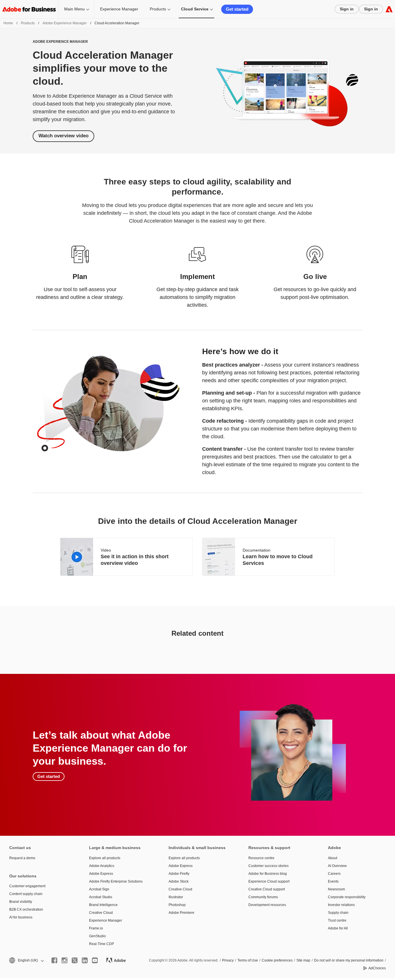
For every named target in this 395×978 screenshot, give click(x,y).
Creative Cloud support (266, 889)
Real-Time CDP (101, 944)
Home (8, 23)
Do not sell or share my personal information (348, 960)
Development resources (267, 905)
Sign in (347, 9)
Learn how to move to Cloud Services (278, 560)
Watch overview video (63, 135)
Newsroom (336, 889)
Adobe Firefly (179, 874)
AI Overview (337, 866)
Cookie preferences (277, 960)
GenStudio (97, 936)
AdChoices (377, 968)
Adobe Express (101, 874)
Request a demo (22, 858)
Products (158, 9)
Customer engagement (27, 886)
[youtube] (95, 960)
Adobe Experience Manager (65, 23)
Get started (237, 9)
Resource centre (261, 858)
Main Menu (74, 9)
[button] (26, 960)
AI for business (20, 917)
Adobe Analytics (101, 866)
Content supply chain (26, 894)
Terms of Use (247, 960)
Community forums (263, 897)
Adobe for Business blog (267, 874)
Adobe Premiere (181, 913)
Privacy (228, 960)
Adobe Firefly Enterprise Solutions (116, 881)
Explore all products (104, 858)
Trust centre (337, 920)
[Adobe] (389, 9)
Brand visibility (20, 902)
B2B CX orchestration (26, 909)
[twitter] (74, 960)
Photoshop (177, 905)
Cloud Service (194, 9)
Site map (303, 960)
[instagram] (64, 960)
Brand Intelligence (103, 905)
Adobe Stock (179, 881)
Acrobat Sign (99, 889)
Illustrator (176, 897)
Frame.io (96, 928)
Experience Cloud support (268, 881)
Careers (334, 874)
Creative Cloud (101, 913)
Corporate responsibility (347, 897)
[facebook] (54, 960)
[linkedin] (85, 960)
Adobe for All (338, 928)
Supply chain (338, 913)
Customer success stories (268, 866)
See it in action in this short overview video (135, 560)
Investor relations (341, 905)
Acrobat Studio (100, 897)
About (332, 858)
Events (333, 881)
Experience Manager (119, 9)
